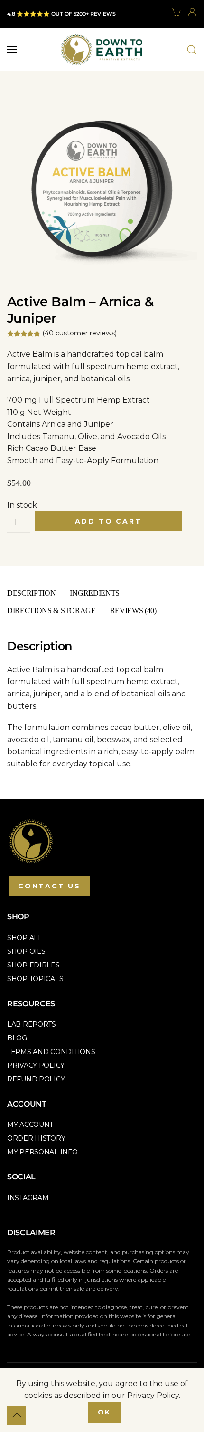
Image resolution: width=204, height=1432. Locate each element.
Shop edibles (33, 965)
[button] (12, 50)
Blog (17, 1038)
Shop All (24, 937)
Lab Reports (31, 1024)
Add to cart (108, 521)
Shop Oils (26, 951)
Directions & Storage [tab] (51, 610)
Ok (104, 1412)
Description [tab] (31, 593)
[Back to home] (101, 50)
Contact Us (49, 886)
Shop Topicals (35, 979)
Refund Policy (36, 1079)
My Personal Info (42, 1152)
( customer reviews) (79, 333)
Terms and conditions (51, 1051)
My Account (30, 1124)
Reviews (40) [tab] (133, 610)
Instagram (27, 1198)
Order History (36, 1138)
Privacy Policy (36, 1065)
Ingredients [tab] (94, 593)
